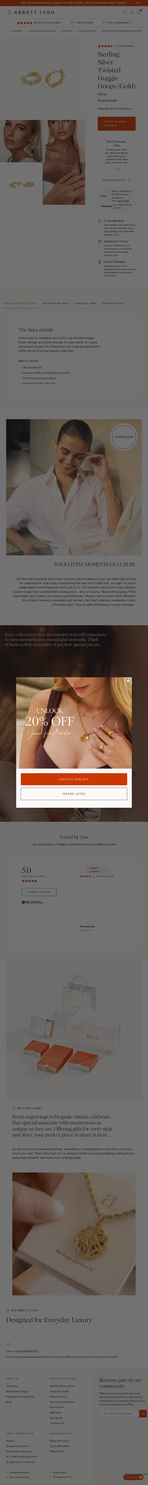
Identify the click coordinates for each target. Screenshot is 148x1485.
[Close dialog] (128, 681)
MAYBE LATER (74, 794)
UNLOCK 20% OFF (74, 779)
